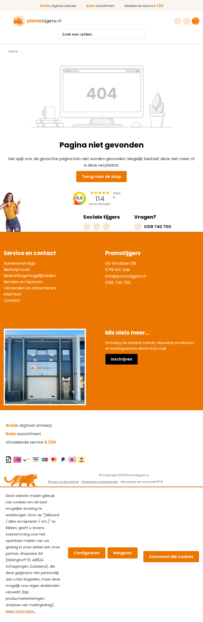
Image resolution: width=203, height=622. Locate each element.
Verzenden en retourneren (30, 288)
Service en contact (30, 253)
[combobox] (97, 34)
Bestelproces (17, 269)
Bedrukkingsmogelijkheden (30, 276)
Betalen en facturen (23, 282)
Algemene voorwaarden (99, 482)
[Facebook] (96, 227)
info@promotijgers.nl (125, 276)
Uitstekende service (143, 6)
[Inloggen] (187, 21)
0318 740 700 (118, 282)
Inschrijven (121, 359)
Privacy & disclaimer (63, 482)
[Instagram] (87, 227)
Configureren (87, 553)
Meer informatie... (21, 611)
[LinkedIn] (106, 227)
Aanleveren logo (20, 263)
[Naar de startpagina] (37, 21)
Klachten (12, 294)
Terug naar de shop (101, 176)
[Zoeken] (140, 34)
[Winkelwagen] (195, 21)
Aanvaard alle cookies (171, 556)
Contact (12, 300)
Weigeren (122, 553)
